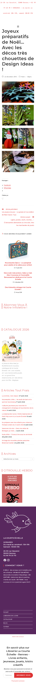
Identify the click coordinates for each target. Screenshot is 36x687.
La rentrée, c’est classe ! (10, 396)
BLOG (5, 623)
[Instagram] (8, 560)
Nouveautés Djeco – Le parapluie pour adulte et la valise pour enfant (18, 264)
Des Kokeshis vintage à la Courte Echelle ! (18, 288)
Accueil (5, 612)
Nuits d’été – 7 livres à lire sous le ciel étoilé (17, 434)
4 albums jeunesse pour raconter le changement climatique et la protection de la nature (17, 408)
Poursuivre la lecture (18, 681)
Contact (6, 626)
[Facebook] (4, 560)
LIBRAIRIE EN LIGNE (10, 616)
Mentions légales (18, 636)
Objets (29, 77)
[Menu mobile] (18, 26)
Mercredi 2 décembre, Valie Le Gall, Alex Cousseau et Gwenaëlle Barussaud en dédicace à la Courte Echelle (18, 276)
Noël (23, 77)
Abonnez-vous (24, 675)
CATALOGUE (7, 619)
